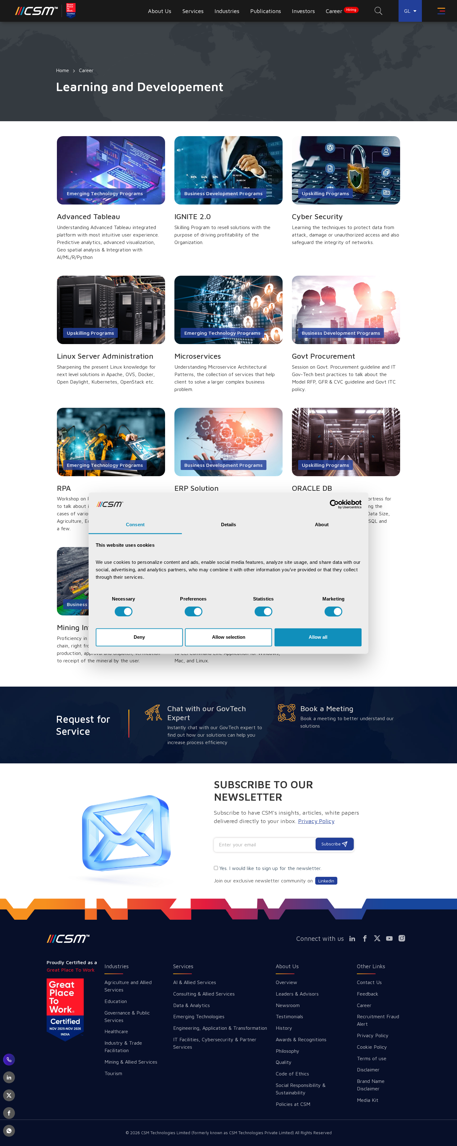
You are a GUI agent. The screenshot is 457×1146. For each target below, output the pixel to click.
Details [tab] (228, 524)
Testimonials (289, 1016)
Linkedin (326, 880)
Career (341, 10)
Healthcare (116, 1031)
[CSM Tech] (68, 938)
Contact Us (369, 982)
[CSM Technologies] (45, 11)
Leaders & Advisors (297, 993)
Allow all (318, 637)
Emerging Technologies (198, 1016)
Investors (303, 11)
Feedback (367, 993)
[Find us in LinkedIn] (355, 938)
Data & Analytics (191, 1005)
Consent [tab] (135, 524)
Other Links (371, 966)
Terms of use (371, 1058)
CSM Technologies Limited (166, 1132)
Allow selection (228, 637)
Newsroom (288, 1005)
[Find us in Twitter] (379, 938)
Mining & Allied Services (130, 1062)
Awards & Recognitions (301, 1039)
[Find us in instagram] (404, 938)
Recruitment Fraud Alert (378, 1020)
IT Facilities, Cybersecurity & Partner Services (214, 1043)
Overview (286, 982)
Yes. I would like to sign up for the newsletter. (270, 868)
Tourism (113, 1073)
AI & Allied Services (194, 982)
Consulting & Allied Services (204, 993)
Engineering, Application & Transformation (220, 1028)
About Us (287, 966)
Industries (116, 966)
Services (183, 966)
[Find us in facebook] (367, 938)
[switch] (193, 611)
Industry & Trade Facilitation (123, 1046)
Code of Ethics (292, 1073)
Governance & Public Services (127, 1016)
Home (62, 70)
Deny (139, 637)
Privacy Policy (373, 1035)
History (284, 1028)
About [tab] (322, 524)
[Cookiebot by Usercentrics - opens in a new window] (334, 504)
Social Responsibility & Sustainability (300, 1088)
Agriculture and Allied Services (128, 985)
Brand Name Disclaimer (371, 1084)
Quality (284, 1062)
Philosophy (287, 1051)
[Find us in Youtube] (392, 938)
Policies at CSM (293, 1104)
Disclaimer (368, 1069)
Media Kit (367, 1100)
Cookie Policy (372, 1047)
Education (115, 1001)
